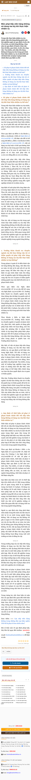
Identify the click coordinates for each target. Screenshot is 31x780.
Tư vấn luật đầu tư (20, 685)
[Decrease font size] (26, 16)
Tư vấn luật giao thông (21, 696)
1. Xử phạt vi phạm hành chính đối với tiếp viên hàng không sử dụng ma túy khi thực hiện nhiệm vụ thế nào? (16, 70)
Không (8, 651)
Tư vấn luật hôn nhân (21, 694)
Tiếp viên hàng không (7, 675)
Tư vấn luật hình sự (20, 689)
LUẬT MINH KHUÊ (12, 2)
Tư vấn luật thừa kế (20, 692)
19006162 (26, 630)
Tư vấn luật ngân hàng (21, 700)
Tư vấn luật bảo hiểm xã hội (8, 696)
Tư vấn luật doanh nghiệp (7, 685)
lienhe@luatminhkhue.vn (15, 635)
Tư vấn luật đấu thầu (21, 698)
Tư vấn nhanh (16, 663)
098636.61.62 (13, 769)
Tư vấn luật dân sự (6, 692)
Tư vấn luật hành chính (7, 698)
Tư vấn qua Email (16, 667)
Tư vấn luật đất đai (6, 694)
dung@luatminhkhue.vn (13, 772)
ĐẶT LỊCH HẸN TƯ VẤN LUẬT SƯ (15, 733)
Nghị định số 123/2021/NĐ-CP (13, 143)
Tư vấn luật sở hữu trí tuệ (7, 689)
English (27, 5)
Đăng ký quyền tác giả (21, 702)
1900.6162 (18, 726)
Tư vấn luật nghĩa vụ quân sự (8, 700)
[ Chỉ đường (25, 746)
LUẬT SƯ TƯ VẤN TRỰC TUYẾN (15, 729)
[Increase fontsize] (28, 16)
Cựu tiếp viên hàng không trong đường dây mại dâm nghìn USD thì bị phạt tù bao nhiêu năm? (15, 621)
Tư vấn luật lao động (6, 687)
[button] (28, 32)
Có (3, 651)
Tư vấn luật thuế (20, 687)
